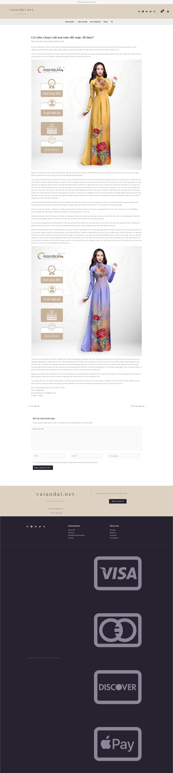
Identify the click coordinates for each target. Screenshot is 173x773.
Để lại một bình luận (39, 41)
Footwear (113, 535)
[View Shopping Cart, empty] (161, 11)
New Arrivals (82, 22)
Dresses (112, 530)
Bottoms (113, 533)
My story (71, 533)
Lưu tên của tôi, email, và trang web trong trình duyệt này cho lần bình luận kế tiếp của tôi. (67, 462)
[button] (74, 22)
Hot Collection (95, 22)
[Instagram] (139, 11)
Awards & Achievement (76, 535)
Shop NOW (69, 22)
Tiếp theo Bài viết (138, 406)
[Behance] (147, 11)
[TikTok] (150, 11)
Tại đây (40, 395)
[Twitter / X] (154, 11)
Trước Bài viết (33, 406)
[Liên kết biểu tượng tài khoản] (168, 11)
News (106, 22)
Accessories (114, 538)
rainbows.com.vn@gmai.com (46, 393)
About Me (71, 530)
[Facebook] (143, 11)
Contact (71, 538)
